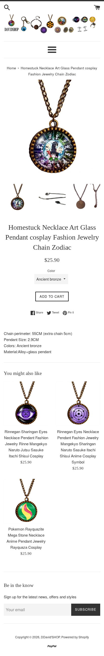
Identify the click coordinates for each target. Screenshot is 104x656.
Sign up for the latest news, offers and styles (40, 596)
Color (51, 270)
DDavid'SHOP (50, 637)
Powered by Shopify (75, 637)
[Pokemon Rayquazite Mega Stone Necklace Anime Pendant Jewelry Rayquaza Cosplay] (26, 501)
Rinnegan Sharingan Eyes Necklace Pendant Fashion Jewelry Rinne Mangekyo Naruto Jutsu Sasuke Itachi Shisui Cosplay (26, 443)
